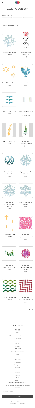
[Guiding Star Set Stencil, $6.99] (9, 223)
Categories (17, 365)
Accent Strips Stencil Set (26, 112)
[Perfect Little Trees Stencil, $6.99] (9, 286)
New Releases (17, 362)
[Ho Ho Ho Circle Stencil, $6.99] (9, 160)
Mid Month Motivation (17, 357)
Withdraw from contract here (17, 336)
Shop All (17, 375)
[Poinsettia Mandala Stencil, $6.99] (26, 253)
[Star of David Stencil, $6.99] (9, 71)
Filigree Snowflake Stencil (25, 203)
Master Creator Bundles (17, 352)
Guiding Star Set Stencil (9, 236)
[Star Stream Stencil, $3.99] (9, 130)
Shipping (17, 343)
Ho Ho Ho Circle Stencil (9, 173)
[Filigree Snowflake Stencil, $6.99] (26, 190)
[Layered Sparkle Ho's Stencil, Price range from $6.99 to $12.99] (26, 41)
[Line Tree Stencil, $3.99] (26, 130)
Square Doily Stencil (26, 237)
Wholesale (17, 338)
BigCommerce (20, 401)
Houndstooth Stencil (25, 300)
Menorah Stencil (26, 83)
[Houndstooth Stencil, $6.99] (26, 286)
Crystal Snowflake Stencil (26, 173)
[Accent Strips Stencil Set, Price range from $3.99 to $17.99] (26, 99)
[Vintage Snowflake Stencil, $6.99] (9, 41)
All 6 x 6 (17, 367)
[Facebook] (16, 329)
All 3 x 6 (17, 372)
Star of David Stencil (9, 83)
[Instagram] (19, 329)
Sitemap (17, 346)
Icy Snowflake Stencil (9, 205)
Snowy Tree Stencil (9, 267)
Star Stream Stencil (9, 141)
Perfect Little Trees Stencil (9, 298)
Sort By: (5, 25)
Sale (17, 354)
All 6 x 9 (17, 370)
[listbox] (13, 25)
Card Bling (18, 359)
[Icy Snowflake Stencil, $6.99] (9, 190)
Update (28, 19)
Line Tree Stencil (26, 143)
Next (30, 310)
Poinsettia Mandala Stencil (26, 268)
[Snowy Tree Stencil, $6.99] (9, 253)
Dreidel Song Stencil (9, 111)
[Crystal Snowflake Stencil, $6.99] (26, 160)
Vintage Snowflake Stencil (9, 53)
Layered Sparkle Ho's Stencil (26, 53)
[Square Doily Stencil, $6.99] (26, 223)
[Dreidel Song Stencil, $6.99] (9, 99)
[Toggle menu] (2, 2)
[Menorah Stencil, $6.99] (26, 71)
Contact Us (17, 341)
